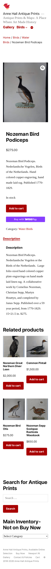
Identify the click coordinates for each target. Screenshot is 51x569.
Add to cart (16, 208)
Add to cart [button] (13, 385)
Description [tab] (11, 238)
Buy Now (20, 553)
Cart (37, 557)
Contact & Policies (23, 557)
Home (6, 37)
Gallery (8, 27)
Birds (21, 27)
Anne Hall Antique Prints (21, 14)
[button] (42, 67)
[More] (31, 27)
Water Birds (25, 229)
